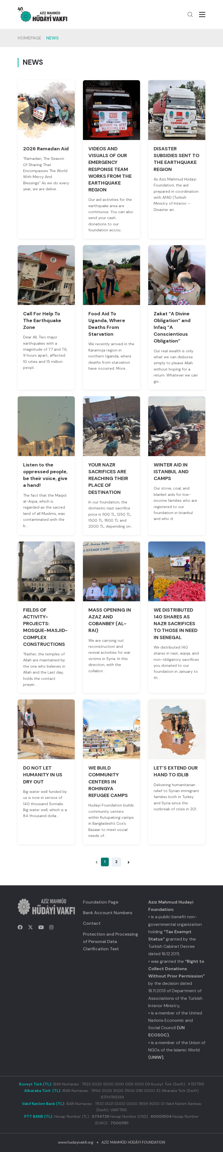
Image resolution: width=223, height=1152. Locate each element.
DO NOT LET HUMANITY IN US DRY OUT (42, 775)
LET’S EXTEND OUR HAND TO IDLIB (176, 771)
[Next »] (128, 862)
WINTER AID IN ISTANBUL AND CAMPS (171, 472)
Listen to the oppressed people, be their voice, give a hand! (45, 475)
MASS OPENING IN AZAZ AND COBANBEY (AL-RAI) (109, 620)
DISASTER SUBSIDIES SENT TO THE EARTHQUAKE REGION (176, 159)
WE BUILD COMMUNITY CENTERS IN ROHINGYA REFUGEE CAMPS (108, 782)
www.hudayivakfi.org (75, 1142)
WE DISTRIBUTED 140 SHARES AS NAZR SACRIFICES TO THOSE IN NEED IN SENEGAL (175, 624)
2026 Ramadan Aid (46, 148)
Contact (92, 923)
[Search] (190, 14)
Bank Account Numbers (107, 913)
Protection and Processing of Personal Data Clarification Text (110, 941)
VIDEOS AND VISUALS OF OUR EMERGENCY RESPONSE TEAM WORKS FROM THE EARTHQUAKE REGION (110, 169)
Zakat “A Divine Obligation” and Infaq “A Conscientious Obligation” (172, 327)
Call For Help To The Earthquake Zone (42, 320)
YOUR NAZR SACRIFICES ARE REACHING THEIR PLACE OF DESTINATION (108, 479)
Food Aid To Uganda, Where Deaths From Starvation (106, 324)
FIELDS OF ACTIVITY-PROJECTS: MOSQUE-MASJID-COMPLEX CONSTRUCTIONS (45, 627)
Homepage (29, 38)
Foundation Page (100, 902)
